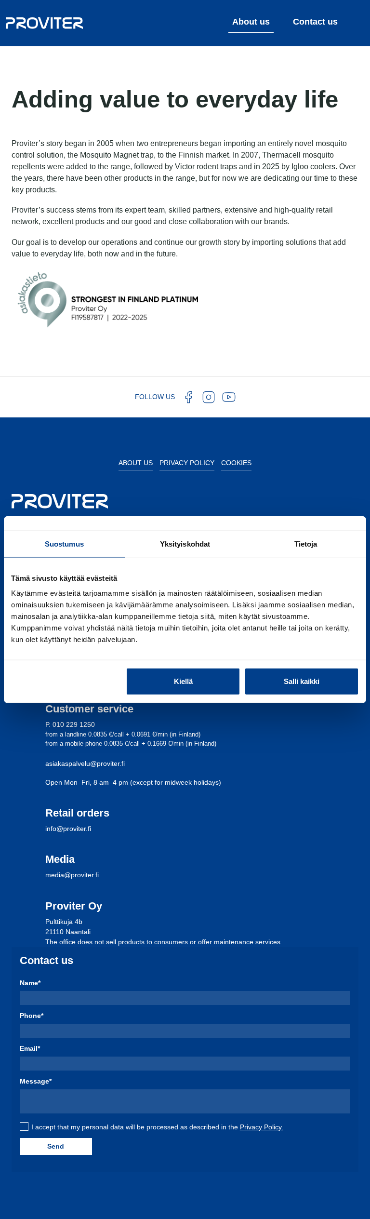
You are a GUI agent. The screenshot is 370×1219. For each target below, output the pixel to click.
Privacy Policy (186, 463)
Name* (30, 983)
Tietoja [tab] (305, 543)
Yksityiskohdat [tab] (185, 543)
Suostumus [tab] (64, 543)
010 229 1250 (74, 724)
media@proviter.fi (72, 875)
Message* (36, 1081)
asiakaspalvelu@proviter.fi (85, 763)
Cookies (236, 463)
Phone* (31, 1015)
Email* (30, 1048)
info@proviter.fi (68, 828)
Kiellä (183, 681)
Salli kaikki (301, 681)
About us (136, 463)
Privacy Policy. (261, 1127)
